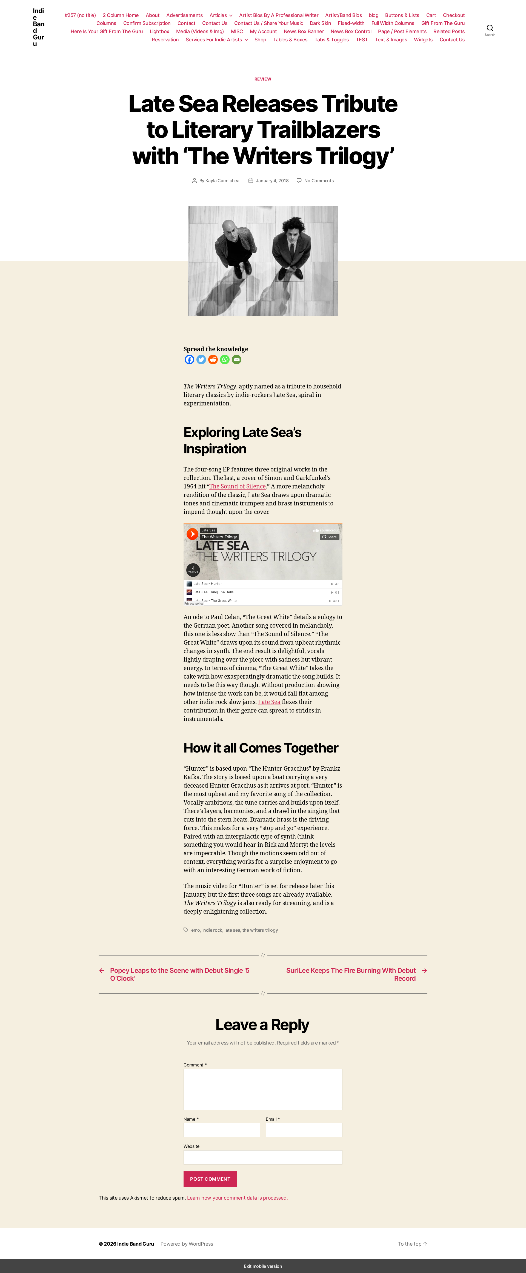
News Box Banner (304, 31)
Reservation (165, 39)
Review (263, 79)
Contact (187, 23)
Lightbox (159, 31)
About (153, 15)
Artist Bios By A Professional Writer (278, 15)
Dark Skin (320, 23)
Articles (218, 15)
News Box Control (351, 31)
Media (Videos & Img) (200, 31)
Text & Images (391, 39)
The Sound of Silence (237, 486)
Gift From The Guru (443, 23)
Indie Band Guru (38, 27)
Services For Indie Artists (214, 39)
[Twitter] (201, 360)
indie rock (212, 930)
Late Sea (269, 702)
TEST (362, 39)
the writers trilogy (260, 930)
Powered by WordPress (187, 1244)
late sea (232, 930)
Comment (195, 1065)
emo (195, 930)
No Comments (319, 180)
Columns (106, 23)
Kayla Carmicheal (223, 180)
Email (273, 1119)
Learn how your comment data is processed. (237, 1198)
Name (191, 1119)
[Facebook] (189, 360)
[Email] (236, 360)
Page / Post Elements (402, 31)
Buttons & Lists (402, 15)
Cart (431, 15)
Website (191, 1146)
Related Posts (449, 31)
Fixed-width (351, 23)
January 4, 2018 (272, 180)
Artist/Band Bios (343, 15)
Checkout (454, 15)
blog (373, 15)
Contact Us (214, 23)
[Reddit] (213, 360)
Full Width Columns (392, 23)
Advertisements (184, 15)
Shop (260, 39)
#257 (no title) (80, 15)
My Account (263, 31)
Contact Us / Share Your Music (268, 23)
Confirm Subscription (147, 23)
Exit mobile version (263, 1266)
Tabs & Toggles (332, 39)
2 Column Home (121, 15)
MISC (237, 31)
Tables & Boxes (290, 39)
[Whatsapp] (224, 360)
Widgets (423, 39)
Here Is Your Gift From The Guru (107, 31)
